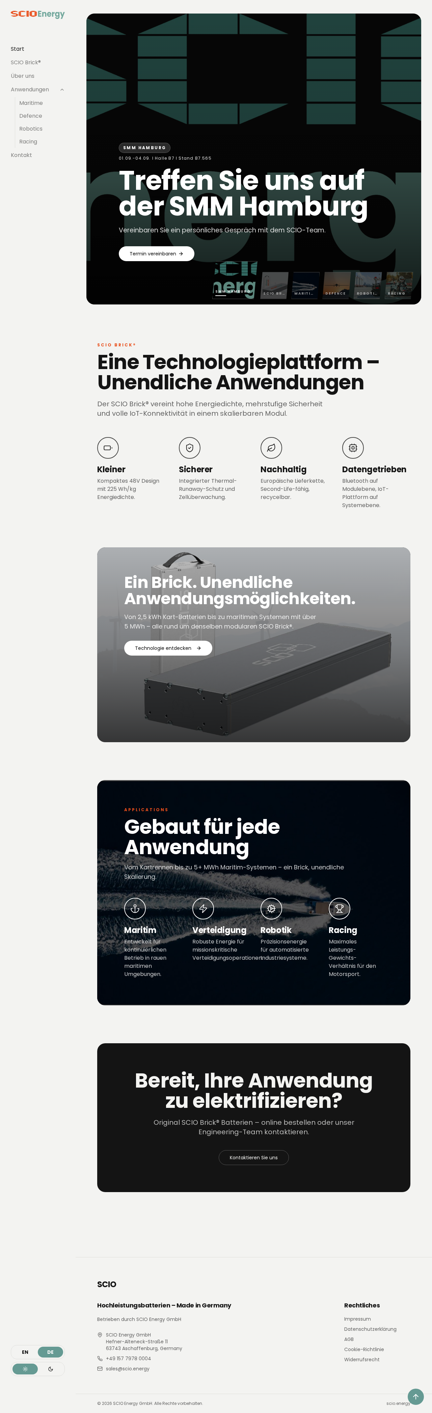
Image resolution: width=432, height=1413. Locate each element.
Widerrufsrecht (362, 1359)
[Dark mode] (50, 1369)
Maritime (31, 103)
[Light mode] (25, 1369)
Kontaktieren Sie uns (254, 1157)
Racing (28, 141)
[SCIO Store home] (38, 15)
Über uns (22, 76)
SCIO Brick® (26, 62)
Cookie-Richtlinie (364, 1349)
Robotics (31, 129)
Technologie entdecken (163, 648)
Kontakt (21, 155)
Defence (30, 116)
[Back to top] (416, 1397)
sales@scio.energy (128, 1368)
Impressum (357, 1319)
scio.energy (398, 1403)
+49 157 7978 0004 (128, 1358)
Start (17, 49)
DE (50, 1352)
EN (25, 1352)
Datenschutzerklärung (370, 1329)
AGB (349, 1339)
